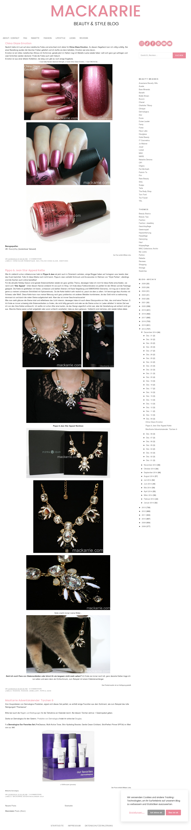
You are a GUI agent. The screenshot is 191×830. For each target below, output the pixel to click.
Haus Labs (143, 130)
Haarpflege (143, 235)
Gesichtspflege (145, 226)
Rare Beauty (144, 178)
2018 (144, 313)
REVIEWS (84, 38)
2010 (144, 518)
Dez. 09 (149, 418)
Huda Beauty (144, 137)
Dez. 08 (149, 433)
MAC (141, 153)
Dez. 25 (149, 358)
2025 (144, 287)
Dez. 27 (149, 350)
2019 (144, 310)
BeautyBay (13, 249)
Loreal (141, 149)
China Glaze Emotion (18, 43)
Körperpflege (144, 245)
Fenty (141, 124)
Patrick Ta (143, 172)
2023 (144, 294)
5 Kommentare (35, 794)
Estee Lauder (144, 121)
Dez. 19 (149, 381)
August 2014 (149, 476)
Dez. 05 (149, 445)
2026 (144, 283)
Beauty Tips (144, 216)
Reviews (142, 261)
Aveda (141, 86)
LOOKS (72, 38)
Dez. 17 (149, 388)
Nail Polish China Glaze (47, 261)
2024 (144, 291)
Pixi (140, 175)
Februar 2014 (149, 498)
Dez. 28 (149, 347)
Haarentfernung (145, 232)
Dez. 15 (149, 396)
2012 (144, 511)
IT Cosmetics (144, 140)
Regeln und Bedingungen (30, 712)
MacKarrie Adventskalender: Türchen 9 (29, 700)
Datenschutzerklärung (99, 825)
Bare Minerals (144, 89)
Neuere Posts (10, 805)
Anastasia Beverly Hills (148, 83)
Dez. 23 (149, 365)
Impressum (74, 825)
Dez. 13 (149, 403)
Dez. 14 (149, 399)
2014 (144, 328)
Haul (140, 242)
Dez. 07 (149, 437)
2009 (144, 522)
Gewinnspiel (144, 229)
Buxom (142, 99)
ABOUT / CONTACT (11, 38)
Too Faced (143, 197)
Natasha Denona (145, 159)
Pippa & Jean (45, 691)
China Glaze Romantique (24, 261)
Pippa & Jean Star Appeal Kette (25, 270)
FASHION (48, 38)
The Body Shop (145, 191)
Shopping (142, 264)
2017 (144, 317)
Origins (142, 165)
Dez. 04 (149, 449)
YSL (140, 200)
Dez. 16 (149, 392)
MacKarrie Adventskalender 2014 (28, 796)
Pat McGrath (144, 169)
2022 (144, 298)
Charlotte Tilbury (145, 105)
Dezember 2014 (150, 332)
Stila (140, 181)
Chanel (141, 102)
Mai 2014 (148, 487)
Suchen (179, 55)
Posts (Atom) (20, 811)
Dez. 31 (149, 335)
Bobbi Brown (144, 95)
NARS (141, 156)
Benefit (142, 92)
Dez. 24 (149, 362)
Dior (140, 114)
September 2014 (151, 472)
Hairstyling (143, 239)
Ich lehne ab (156, 812)
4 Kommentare (35, 259)
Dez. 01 (149, 460)
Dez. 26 (149, 354)
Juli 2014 (148, 480)
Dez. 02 (149, 456)
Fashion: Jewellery (30, 691)
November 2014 (150, 464)
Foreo (141, 127)
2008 (144, 526)
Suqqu (141, 185)
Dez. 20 (149, 377)
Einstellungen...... (137, 812)
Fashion (16, 691)
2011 (144, 515)
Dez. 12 (149, 407)
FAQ (25, 38)
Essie (141, 118)
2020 (144, 306)
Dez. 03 (149, 452)
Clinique (142, 108)
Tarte (141, 188)
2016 (144, 321)
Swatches (63, 261)
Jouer (141, 146)
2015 (144, 325)
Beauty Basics (145, 213)
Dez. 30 (149, 339)
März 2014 (148, 495)
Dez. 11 (149, 411)
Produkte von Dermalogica (48, 718)
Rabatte (142, 258)
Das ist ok (173, 812)
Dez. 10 (149, 415)
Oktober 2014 (149, 468)
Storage (142, 267)
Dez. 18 (149, 384)
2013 (144, 507)
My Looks (143, 251)
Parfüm (142, 255)
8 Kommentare (35, 689)
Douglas (78, 718)
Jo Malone (143, 143)
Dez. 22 (149, 369)
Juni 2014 (148, 483)
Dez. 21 (149, 373)
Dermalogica (144, 111)
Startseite (69, 805)
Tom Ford (143, 194)
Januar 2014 (149, 502)
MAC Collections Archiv (148, 248)
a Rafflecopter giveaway (68, 784)
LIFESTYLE (60, 38)
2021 (144, 302)
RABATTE (35, 38)
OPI (140, 162)
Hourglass (143, 134)
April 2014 (148, 491)
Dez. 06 (149, 441)
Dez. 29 (149, 343)
